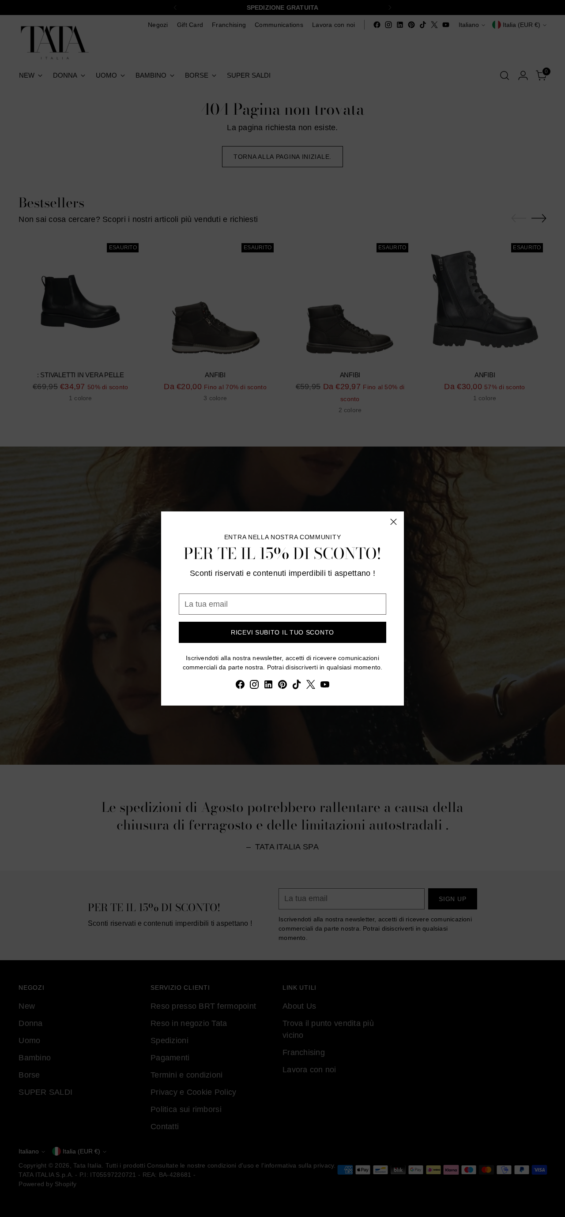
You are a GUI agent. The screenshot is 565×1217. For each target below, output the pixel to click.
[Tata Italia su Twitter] (310, 686)
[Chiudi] (393, 522)
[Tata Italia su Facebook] (240, 686)
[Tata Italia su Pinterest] (282, 686)
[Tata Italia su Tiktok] (296, 686)
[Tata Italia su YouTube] (325, 686)
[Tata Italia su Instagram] (254, 686)
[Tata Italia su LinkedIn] (268, 686)
